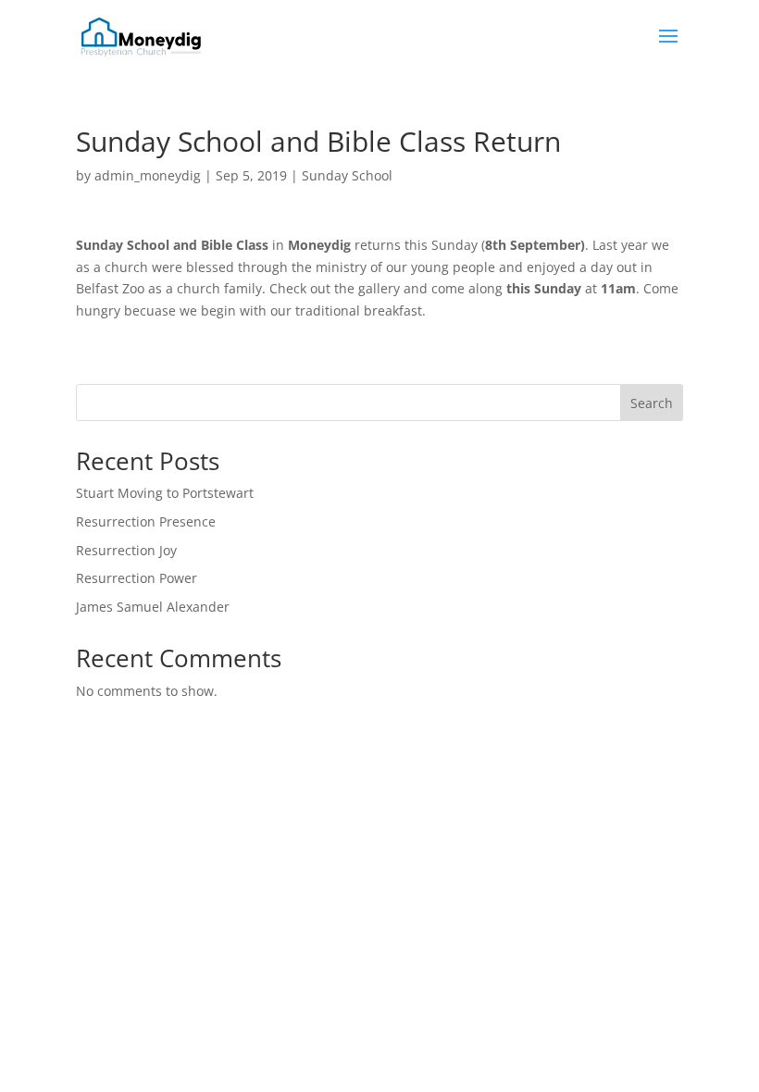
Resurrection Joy (126, 550)
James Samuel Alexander (153, 606)
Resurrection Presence (146, 521)
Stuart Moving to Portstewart (165, 493)
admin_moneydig (147, 175)
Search (651, 403)
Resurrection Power (136, 578)
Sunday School (347, 175)
